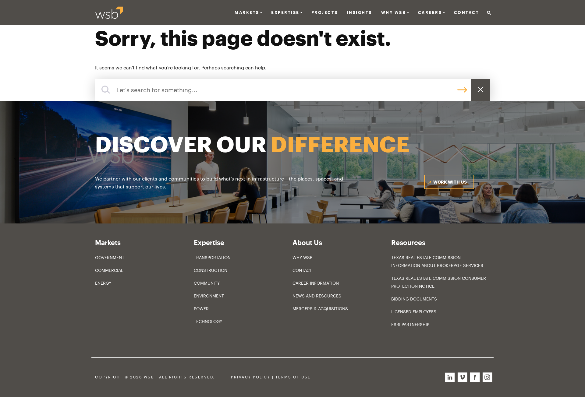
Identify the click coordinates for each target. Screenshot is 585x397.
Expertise (285, 12)
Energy (103, 283)
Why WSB (302, 257)
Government (109, 257)
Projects (324, 12)
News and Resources (316, 295)
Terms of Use (293, 377)
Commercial (109, 270)
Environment (209, 295)
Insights (359, 12)
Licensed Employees (413, 311)
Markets (247, 12)
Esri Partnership (410, 324)
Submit (462, 90)
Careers (430, 12)
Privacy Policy (250, 377)
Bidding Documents (414, 298)
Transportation (212, 257)
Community (207, 283)
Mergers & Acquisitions (320, 308)
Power (201, 308)
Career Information (315, 283)
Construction (210, 270)
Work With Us (450, 181)
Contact (466, 12)
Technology (208, 321)
